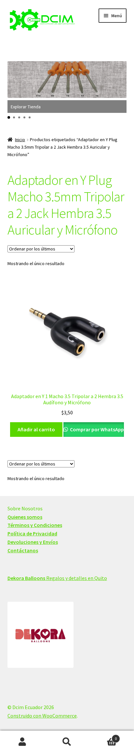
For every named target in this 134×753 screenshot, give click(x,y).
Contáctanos (22, 550)
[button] (8, 117)
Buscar (67, 742)
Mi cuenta (22, 742)
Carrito (103, 736)
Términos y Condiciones (34, 525)
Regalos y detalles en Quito (57, 578)
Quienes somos (24, 517)
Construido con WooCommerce (42, 715)
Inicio (20, 139)
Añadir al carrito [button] (36, 429)
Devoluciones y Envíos (32, 542)
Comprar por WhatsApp (96, 429)
